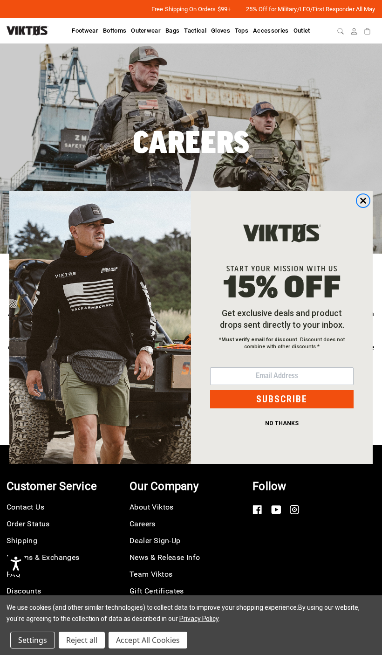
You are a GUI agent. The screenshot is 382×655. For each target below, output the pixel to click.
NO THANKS (282, 423)
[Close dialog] (363, 201)
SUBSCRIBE (281, 399)
